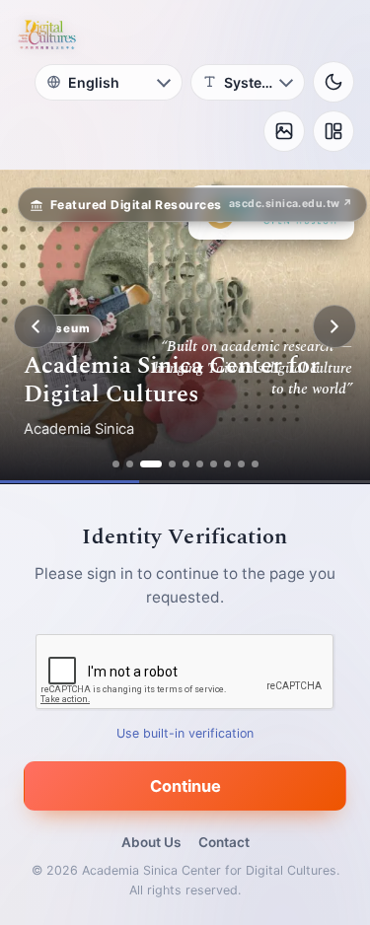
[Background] (284, 131)
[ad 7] (213, 464)
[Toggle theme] (333, 82)
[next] (334, 326)
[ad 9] (241, 464)
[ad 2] (129, 464)
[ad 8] (227, 464)
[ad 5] (186, 464)
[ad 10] (255, 464)
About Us (151, 842)
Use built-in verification (185, 733)
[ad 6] (199, 464)
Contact (224, 842)
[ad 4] (172, 464)
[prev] (35, 326)
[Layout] (333, 131)
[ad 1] (115, 464)
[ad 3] (151, 464)
